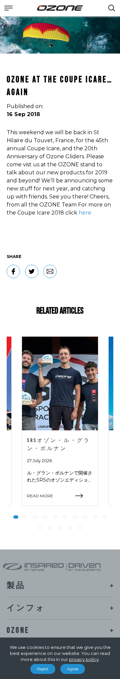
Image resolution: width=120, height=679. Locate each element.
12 (50, 527)
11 (40, 527)
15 (80, 527)
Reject (43, 668)
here (85, 212)
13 (60, 527)
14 (70, 527)
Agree (72, 668)
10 (105, 517)
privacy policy (84, 659)
